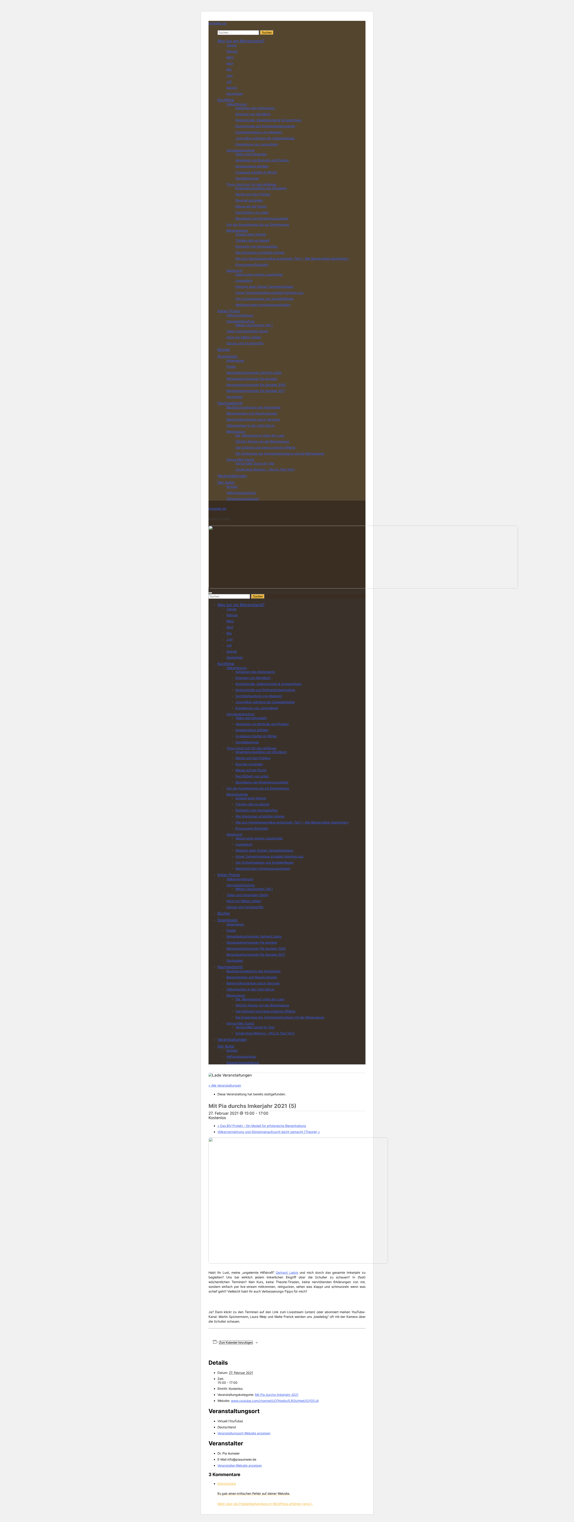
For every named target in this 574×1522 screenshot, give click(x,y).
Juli (228, 81)
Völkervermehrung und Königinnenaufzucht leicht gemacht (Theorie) (268, 1132)
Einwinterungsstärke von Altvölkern (261, 188)
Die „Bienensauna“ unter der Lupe (259, 435)
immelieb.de (217, 23)
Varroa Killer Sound (240, 459)
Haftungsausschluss (241, 493)
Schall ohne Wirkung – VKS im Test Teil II (265, 469)
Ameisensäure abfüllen (251, 166)
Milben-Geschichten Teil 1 (254, 325)
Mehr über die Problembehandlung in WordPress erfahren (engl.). (265, 1504)
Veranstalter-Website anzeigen (239, 1465)
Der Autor (226, 482)
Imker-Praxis (228, 311)
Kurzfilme (225, 100)
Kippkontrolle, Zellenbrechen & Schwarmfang (268, 120)
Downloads (227, 356)
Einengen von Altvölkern (253, 114)
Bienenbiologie (237, 230)
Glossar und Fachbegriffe (244, 343)
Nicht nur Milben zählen (243, 337)
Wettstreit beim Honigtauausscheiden (262, 305)
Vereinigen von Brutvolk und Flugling (262, 160)
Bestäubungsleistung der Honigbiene (253, 407)
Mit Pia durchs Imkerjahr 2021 (276, 1395)
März (230, 57)
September (234, 93)
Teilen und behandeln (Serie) (247, 331)
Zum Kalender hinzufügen (235, 1342)
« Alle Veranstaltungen (225, 1085)
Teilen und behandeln (251, 154)
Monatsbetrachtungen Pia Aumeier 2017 (255, 391)
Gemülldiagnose (247, 178)
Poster (231, 366)
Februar (232, 51)
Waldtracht (234, 270)
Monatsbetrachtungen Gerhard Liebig (254, 372)
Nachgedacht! (230, 403)
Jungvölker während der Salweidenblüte (265, 138)
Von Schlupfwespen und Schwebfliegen (264, 299)
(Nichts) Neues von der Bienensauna (262, 441)
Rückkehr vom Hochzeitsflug (256, 246)
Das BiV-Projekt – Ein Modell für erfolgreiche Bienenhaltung (261, 1126)
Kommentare (226, 1483)
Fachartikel (234, 397)
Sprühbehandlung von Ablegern (258, 132)
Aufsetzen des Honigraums (255, 108)
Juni (229, 75)
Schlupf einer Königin (250, 234)
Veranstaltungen (232, 475)
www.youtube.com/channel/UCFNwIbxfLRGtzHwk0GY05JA (275, 1401)
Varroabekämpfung (240, 150)
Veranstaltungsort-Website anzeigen (243, 1433)
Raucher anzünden (249, 200)
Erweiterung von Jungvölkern (256, 144)
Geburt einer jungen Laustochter (259, 274)
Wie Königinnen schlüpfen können (260, 252)
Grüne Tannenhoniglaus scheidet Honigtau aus (269, 292)
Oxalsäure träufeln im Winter (256, 172)
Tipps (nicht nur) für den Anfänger (251, 184)
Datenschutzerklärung (242, 499)
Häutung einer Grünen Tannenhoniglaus (264, 286)
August (231, 87)
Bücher (223, 349)
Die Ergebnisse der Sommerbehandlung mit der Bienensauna (279, 453)
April (229, 63)
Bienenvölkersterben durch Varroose (253, 419)
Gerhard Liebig (287, 1272)
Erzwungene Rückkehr (251, 264)
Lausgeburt (243, 280)
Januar (231, 45)
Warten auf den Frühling (252, 194)
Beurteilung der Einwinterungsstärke (261, 218)
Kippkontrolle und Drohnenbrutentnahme (265, 126)
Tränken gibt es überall (252, 240)
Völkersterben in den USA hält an (250, 425)
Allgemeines (235, 360)
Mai (229, 69)
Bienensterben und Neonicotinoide (251, 413)
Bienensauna (235, 431)
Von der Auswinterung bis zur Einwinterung (257, 224)
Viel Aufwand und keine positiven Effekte (265, 447)
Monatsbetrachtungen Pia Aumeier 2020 (256, 385)
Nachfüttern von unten (252, 212)
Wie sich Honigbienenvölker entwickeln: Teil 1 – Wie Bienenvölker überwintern (291, 258)
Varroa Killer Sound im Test (254, 463)
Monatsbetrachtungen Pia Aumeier (251, 378)
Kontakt (232, 487)
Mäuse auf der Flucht (250, 206)
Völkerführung (236, 104)
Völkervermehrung (239, 315)
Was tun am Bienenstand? (241, 41)
